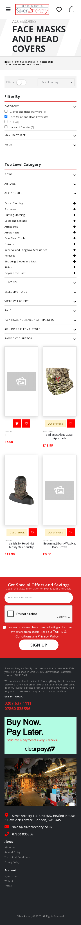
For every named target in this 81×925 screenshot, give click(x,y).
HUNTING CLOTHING (25, 62)
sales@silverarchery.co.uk (32, 827)
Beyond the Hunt (14, 273)
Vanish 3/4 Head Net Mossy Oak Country (21, 545)
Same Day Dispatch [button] (18, 338)
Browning (48, 540)
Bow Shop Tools (14, 238)
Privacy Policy (48, 636)
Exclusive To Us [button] (15, 291)
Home (7, 62)
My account (11, 876)
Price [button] (8, 144)
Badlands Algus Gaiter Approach (59, 436)
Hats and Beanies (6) (22, 127)
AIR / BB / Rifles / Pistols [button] (22, 329)
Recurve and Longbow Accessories (25, 250)
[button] (72, 9)
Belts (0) (14, 122)
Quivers (9, 244)
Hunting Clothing (14, 214)
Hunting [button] (10, 282)
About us (9, 847)
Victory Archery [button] (16, 301)
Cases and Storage (15, 220)
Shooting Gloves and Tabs (20, 261)
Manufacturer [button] (15, 135)
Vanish (8, 540)
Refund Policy (12, 852)
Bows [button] (8, 174)
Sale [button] (7, 310)
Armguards (11, 226)
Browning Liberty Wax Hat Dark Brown (59, 545)
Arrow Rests (11, 232)
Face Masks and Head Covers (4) (29, 117)
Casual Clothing (13, 203)
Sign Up (38, 645)
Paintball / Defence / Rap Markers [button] (29, 320)
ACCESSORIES (46, 62)
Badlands (48, 431)
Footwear (10, 209)
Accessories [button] (13, 193)
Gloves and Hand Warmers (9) (27, 111)
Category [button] (11, 106)
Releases (9, 255)
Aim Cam (8, 431)
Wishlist (8, 881)
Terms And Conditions (17, 857)
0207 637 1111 (18, 703)
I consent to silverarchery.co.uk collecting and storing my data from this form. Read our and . (38, 631)
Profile (8, 885)
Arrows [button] (10, 183)
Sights (8, 267)
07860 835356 (17, 708)
